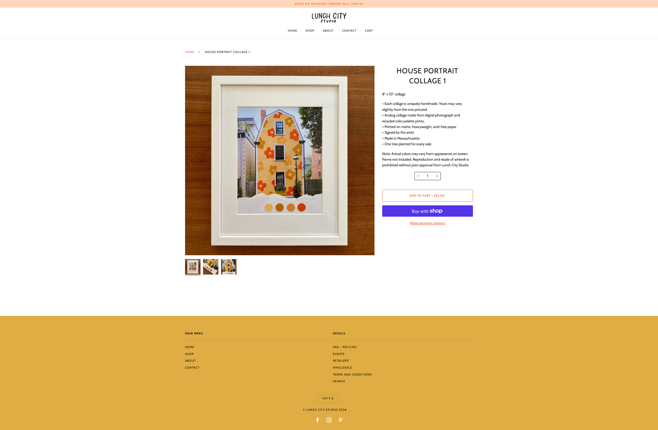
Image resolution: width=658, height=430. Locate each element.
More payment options (427, 223)
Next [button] (365, 160)
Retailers (341, 360)
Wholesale (342, 367)
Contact (349, 30)
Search (339, 381)
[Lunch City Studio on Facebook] (317, 421)
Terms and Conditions (352, 374)
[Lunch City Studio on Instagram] (329, 421)
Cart (369, 30)
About (328, 30)
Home (292, 30)
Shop (310, 30)
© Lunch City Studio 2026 (324, 409)
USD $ (326, 398)
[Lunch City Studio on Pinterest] (340, 421)
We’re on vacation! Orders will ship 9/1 (329, 4)
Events (339, 354)
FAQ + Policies (345, 347)
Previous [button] (194, 160)
